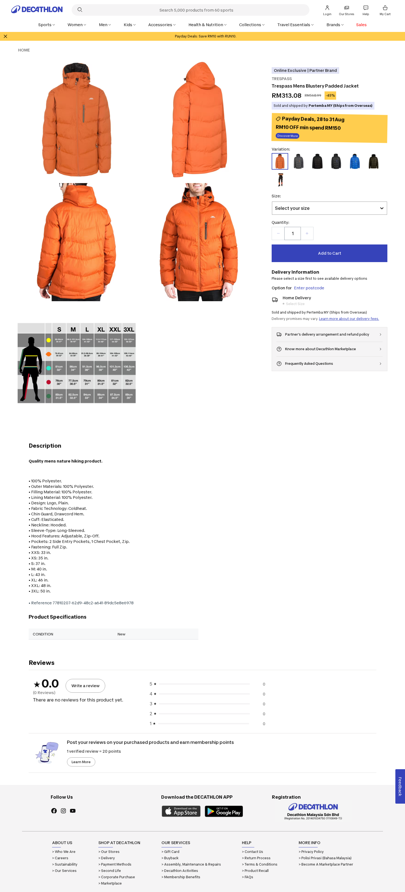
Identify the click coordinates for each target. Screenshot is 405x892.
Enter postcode (309, 287)
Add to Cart (329, 253)
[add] (307, 233)
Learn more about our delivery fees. (349, 319)
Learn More (81, 762)
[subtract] (278, 233)
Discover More (287, 136)
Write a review (85, 685)
